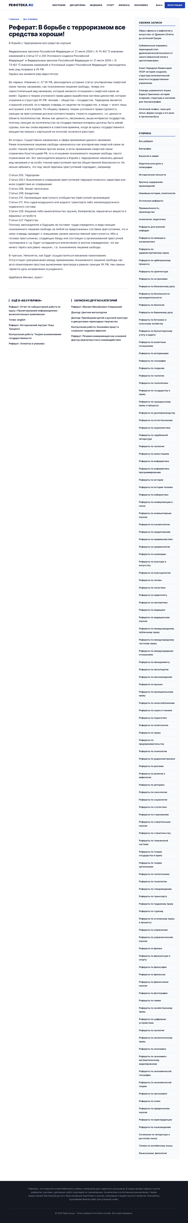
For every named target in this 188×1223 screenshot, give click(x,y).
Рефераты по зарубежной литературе (153, 437)
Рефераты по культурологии (155, 572)
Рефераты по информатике (154, 461)
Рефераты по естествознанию (156, 420)
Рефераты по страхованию (154, 814)
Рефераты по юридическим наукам (154, 1110)
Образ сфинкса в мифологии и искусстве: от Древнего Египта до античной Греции (156, 34)
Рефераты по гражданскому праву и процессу (155, 403)
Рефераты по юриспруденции (155, 1119)
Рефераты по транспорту (153, 896)
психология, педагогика (152, 219)
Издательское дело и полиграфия (151, 165)
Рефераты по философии (153, 967)
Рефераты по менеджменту (154, 662)
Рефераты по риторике (151, 784)
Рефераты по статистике (153, 807)
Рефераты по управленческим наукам (156, 939)
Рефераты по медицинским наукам (154, 619)
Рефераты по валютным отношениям (152, 344)
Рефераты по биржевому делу (156, 312)
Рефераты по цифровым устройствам (152, 1021)
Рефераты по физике (150, 948)
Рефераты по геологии (151, 375)
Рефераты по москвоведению (155, 677)
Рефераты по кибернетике (153, 494)
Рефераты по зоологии (151, 446)
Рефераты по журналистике (154, 427)
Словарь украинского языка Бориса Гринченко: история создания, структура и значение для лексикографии (157, 96)
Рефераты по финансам (152, 974)
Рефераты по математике (153, 602)
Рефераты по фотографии (153, 993)
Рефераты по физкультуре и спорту (154, 958)
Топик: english (17, 319)
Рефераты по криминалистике (156, 539)
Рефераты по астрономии (153, 278)
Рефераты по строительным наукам (154, 823)
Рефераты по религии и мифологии (152, 775)
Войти (159, 5)
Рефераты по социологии (153, 799)
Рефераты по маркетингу (153, 595)
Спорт (110, 5)
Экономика (141, 5)
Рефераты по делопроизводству (157, 412)
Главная (14, 19)
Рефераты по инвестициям (154, 453)
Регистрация (175, 5)
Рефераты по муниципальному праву (156, 693)
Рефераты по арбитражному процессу (155, 262)
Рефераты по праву (150, 732)
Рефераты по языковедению (155, 1127)
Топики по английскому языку (156, 1145)
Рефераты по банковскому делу (157, 286)
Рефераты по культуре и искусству (152, 563)
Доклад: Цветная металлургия (89, 312)
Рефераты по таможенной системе (153, 842)
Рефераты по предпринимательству (151, 742)
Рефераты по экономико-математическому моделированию (153, 1060)
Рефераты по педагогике (153, 717)
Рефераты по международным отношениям (156, 653)
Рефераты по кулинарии (152, 554)
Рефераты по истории (151, 479)
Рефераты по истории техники (156, 487)
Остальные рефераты (151, 200)
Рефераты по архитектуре (153, 271)
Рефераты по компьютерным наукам (155, 515)
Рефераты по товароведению (155, 889)
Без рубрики (30, 19)
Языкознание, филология (153, 1153)
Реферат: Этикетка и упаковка (27, 343)
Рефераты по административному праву (154, 251)
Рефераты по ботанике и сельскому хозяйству (152, 321)
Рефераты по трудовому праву (156, 903)
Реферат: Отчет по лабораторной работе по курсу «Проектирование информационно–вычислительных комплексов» (35, 310)
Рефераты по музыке (151, 684)
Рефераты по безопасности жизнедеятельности (154, 295)
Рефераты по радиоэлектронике (157, 758)
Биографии (58, 5)
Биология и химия (149, 156)
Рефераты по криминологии (154, 546)
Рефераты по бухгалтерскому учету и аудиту (155, 333)
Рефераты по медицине (152, 609)
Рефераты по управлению (153, 929)
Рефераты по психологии (153, 751)
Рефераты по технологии (153, 881)
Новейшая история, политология (157, 193)
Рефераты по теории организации (150, 865)
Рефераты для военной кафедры (152, 228)
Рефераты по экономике (152, 1048)
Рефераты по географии (152, 360)
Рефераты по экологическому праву (155, 1039)
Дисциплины (77, 5)
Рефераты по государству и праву (154, 392)
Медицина (96, 5)
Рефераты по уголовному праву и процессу (156, 920)
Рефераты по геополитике (153, 383)
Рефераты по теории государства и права (150, 853)
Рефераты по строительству (155, 833)
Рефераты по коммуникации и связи (156, 504)
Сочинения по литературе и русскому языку (154, 1136)
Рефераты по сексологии (153, 792)
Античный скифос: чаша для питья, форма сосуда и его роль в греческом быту (156, 113)
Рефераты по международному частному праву (156, 641)
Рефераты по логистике (152, 587)
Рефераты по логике (150, 580)
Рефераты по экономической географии (155, 1073)
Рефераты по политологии (153, 725)
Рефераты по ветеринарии (153, 353)
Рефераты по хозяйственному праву (155, 1010)
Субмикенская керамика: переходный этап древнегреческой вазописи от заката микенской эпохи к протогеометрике (156, 53)
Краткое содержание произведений (151, 184)
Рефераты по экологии (151, 1030)
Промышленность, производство (149, 210)
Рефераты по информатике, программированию (154, 470)
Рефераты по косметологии (154, 524)
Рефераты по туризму (151, 911)
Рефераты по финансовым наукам (153, 984)
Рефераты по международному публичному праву (156, 630)
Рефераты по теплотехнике (154, 874)
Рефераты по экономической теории (155, 1084)
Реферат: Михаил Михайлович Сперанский (96, 306)
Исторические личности (152, 174)
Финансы (124, 5)
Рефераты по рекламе (151, 766)
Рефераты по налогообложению (157, 703)
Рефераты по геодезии (151, 368)
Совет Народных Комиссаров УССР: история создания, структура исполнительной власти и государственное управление (155, 75)
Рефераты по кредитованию (154, 532)
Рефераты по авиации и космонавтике (152, 240)
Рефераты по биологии (151, 305)
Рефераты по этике (149, 1101)
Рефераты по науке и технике (155, 710)
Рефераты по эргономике (153, 1093)
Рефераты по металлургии (153, 669)
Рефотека (21, 5)
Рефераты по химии (150, 1000)
